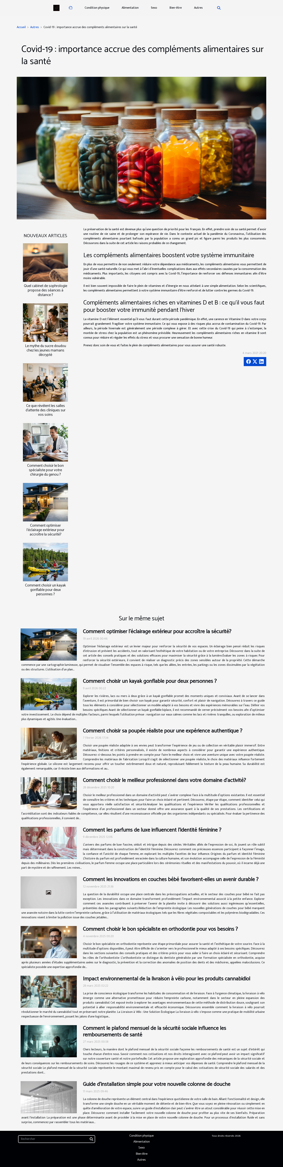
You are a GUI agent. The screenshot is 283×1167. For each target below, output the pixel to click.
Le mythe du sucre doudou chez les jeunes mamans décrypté (45, 350)
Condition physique (97, 7)
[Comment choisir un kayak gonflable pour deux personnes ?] (45, 562)
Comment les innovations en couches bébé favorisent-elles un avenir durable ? (171, 879)
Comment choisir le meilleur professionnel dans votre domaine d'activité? (164, 780)
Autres (198, 7)
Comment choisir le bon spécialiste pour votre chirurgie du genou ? (45, 470)
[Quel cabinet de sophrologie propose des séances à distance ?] (45, 262)
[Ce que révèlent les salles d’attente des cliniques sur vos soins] (45, 382)
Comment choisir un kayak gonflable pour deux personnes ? (45, 589)
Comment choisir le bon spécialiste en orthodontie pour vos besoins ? (160, 929)
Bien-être (175, 7)
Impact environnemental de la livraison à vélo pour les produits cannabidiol (166, 978)
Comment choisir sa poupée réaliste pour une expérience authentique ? (162, 730)
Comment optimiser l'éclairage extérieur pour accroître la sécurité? (45, 530)
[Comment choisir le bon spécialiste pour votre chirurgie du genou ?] (45, 442)
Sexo (154, 7)
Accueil (21, 27)
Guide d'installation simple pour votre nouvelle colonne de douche (156, 1084)
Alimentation (130, 7)
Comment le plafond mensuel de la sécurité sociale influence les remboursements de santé (154, 1031)
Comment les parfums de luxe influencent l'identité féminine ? (152, 830)
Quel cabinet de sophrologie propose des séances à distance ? (45, 290)
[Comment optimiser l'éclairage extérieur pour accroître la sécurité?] (45, 502)
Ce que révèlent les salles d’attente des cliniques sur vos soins (45, 410)
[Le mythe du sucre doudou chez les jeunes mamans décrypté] (45, 322)
